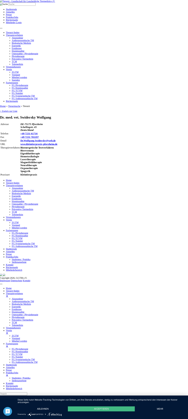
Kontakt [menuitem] (9, 383)
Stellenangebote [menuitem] (19, 380)
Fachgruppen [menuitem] (12, 345)
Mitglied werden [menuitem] (19, 341)
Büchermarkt (12, 20)
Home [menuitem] (9, 288)
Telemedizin (17, 64)
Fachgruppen (12, 82)
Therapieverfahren (14, 35)
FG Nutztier (17, 93)
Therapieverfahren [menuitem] (14, 294)
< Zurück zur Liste (8, 111)
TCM (14, 61)
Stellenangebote (19, 262)
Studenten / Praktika (21, 259)
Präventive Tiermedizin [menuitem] (22, 320)
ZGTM (15, 72)
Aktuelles (10, 12)
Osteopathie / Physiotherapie (25, 53)
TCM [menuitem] (14, 322)
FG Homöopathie (20, 88)
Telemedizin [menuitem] (17, 325)
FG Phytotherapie (20, 85)
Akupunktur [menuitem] (17, 299)
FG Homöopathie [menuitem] (20, 351)
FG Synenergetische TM (23, 96)
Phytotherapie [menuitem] (18, 317)
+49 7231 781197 (29, 137)
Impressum (5, 280)
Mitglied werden (19, 77)
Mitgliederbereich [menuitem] (14, 388)
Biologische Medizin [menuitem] (21, 304)
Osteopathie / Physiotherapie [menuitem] (25, 314)
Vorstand (16, 75)
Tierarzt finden (12, 32)
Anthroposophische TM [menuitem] (23, 301)
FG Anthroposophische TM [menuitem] (24, 362)
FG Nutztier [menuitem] (17, 357)
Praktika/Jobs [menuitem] (12, 374)
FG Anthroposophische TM (24, 98)
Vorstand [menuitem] (16, 338)
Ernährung (17, 48)
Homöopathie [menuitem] (18, 312)
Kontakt (9, 264)
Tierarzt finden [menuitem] (12, 291)
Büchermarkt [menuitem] (12, 386)
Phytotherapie (18, 56)
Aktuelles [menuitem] (10, 367)
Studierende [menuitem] (11, 365)
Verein (9, 69)
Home (3, 106)
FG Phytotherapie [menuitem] (20, 349)
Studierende (11, 9)
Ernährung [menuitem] (17, 309)
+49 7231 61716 (29, 133)
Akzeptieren (101, 408)
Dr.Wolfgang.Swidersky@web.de (38, 140)
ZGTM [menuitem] (15, 335)
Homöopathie (18, 51)
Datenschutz (16, 280)
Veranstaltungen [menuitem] (13, 328)
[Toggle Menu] (1, 28)
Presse (9, 14)
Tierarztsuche (14, 106)
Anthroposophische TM (23, 40)
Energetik (16, 45)
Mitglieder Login (14, 22)
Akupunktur (17, 38)
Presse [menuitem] (9, 370)
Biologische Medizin (21, 43)
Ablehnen (43, 408)
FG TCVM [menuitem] (17, 354)
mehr (160, 408)
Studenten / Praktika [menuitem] (21, 378)
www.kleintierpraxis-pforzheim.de (38, 144)
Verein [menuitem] (9, 331)
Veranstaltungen (13, 67)
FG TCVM (17, 90)
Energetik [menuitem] (16, 306)
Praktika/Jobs (12, 17)
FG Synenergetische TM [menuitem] (23, 359)
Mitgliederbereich (14, 270)
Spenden (16, 80)
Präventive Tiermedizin (22, 59)
